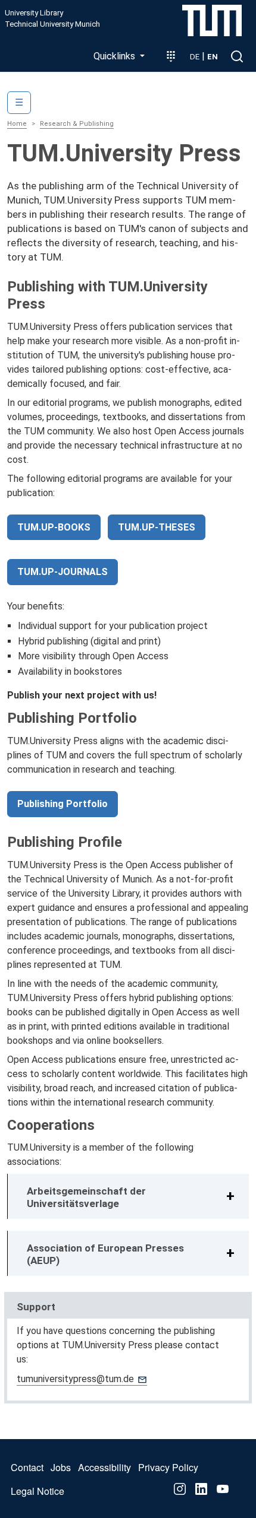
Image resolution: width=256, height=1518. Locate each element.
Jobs (61, 1467)
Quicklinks (115, 56)
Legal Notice (37, 1491)
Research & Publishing (77, 124)
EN (212, 56)
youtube (223, 1489)
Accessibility (104, 1467)
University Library (34, 13)
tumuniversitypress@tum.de (75, 1378)
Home (17, 124)
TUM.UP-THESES (156, 527)
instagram (180, 1489)
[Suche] (237, 56)
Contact (27, 1467)
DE (194, 56)
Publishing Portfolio (62, 803)
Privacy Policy (168, 1467)
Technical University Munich (52, 24)
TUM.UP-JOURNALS (62, 571)
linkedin (201, 1489)
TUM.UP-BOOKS (53, 527)
